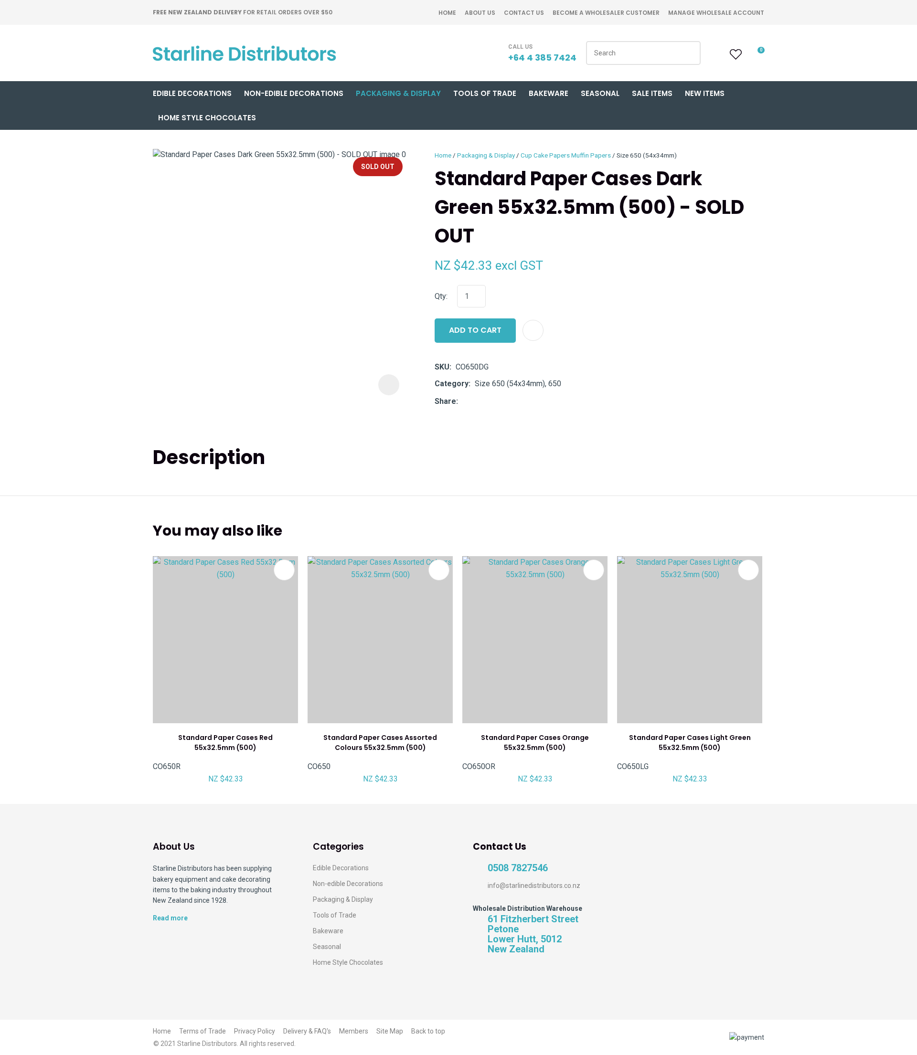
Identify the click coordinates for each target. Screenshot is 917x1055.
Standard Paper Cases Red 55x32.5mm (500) (225, 742)
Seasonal (600, 93)
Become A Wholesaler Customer (606, 13)
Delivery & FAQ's (307, 1031)
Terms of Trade (202, 1031)
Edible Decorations (192, 93)
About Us (480, 13)
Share (445, 401)
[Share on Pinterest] (506, 401)
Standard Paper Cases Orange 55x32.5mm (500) (535, 742)
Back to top (428, 1031)
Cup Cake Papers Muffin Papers (566, 155)
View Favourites (734, 54)
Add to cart (475, 330)
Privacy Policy (254, 1031)
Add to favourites (284, 569)
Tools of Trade (484, 93)
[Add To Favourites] (533, 330)
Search (689, 53)
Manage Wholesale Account (716, 13)
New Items (705, 93)
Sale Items (652, 93)
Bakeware (548, 93)
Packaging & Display (398, 93)
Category (452, 383)
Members (353, 1031)
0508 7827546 (518, 868)
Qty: (441, 296)
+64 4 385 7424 (542, 57)
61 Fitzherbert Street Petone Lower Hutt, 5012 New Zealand (533, 934)
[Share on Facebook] (464, 401)
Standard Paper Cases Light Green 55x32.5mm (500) (690, 742)
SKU (442, 366)
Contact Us (524, 13)
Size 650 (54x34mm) (647, 155)
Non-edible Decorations (348, 883)
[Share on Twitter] (477, 401)
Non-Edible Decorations (293, 93)
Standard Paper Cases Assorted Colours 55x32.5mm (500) (380, 742)
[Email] (491, 401)
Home (447, 13)
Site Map (389, 1031)
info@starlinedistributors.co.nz (534, 885)
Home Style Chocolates (207, 118)
